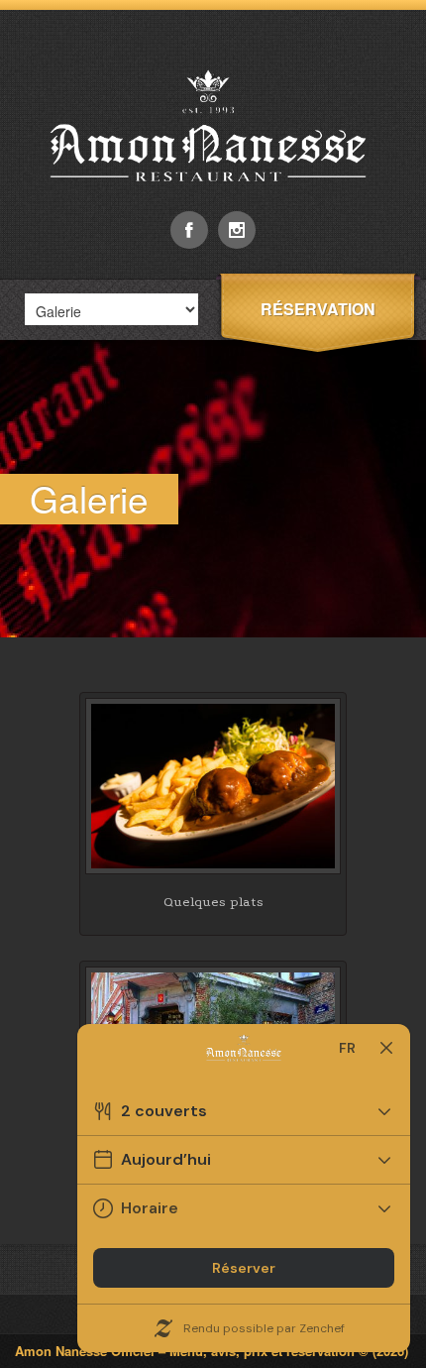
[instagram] (237, 230)
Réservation (318, 308)
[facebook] (189, 230)
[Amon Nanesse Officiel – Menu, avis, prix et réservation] (213, 205)
